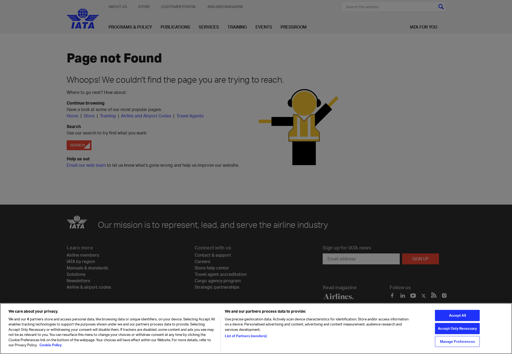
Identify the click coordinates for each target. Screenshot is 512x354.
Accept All (457, 315)
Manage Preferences (457, 341)
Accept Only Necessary (457, 328)
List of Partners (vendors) (246, 336)
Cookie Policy (50, 345)
